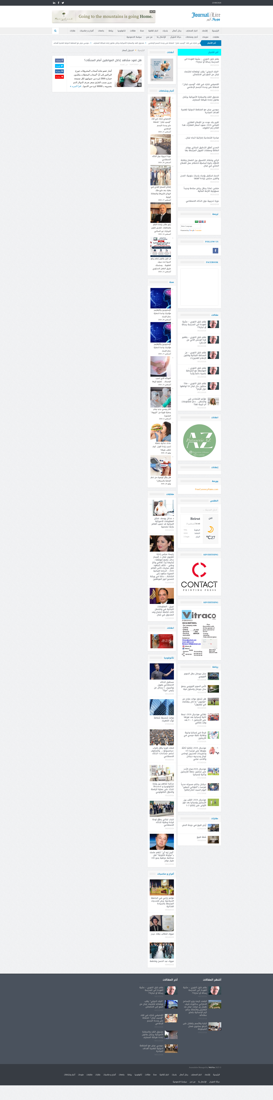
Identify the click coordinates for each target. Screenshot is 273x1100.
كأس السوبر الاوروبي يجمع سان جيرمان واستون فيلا (193, 687)
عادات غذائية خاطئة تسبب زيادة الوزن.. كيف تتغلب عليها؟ (161, 446)
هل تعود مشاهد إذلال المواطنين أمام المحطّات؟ (113, 60)
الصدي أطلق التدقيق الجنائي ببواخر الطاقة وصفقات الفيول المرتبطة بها (202, 149)
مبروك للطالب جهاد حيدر (162, 934)
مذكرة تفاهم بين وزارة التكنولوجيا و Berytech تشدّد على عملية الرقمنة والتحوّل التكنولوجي (162, 788)
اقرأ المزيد (76, 86)
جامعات (101, 31)
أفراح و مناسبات (87, 31)
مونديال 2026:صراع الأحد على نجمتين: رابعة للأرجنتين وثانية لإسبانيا (193, 771)
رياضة (110, 31)
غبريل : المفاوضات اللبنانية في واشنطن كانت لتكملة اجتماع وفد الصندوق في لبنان (163, 611)
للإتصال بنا (161, 37)
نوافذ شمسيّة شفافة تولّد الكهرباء (164, 719)
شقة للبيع (201, 837)
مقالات (133, 31)
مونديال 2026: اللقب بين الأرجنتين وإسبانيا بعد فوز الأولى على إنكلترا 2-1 (194, 802)
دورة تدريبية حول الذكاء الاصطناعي (161, 158)
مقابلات (216, 37)
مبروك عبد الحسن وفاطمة (162, 961)
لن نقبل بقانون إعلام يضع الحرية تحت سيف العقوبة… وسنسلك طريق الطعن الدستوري (161, 263)
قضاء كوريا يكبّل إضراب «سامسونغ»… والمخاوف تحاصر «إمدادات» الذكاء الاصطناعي (162, 752)
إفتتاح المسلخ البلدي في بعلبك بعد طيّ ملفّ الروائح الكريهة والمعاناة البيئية (161, 192)
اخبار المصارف (191, 31)
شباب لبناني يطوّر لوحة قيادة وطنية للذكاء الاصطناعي (163, 822)
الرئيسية (215, 31)
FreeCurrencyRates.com (206, 489)
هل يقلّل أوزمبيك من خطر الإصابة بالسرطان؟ (161, 479)
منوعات (205, 37)
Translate (198, 230)
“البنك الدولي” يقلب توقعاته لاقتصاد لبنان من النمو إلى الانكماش (201, 73)
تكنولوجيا (122, 31)
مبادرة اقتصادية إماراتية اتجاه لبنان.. (202, 138)
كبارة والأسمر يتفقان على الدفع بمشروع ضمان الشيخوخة (195, 1026)
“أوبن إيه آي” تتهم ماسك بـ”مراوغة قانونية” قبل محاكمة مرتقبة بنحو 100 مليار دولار (162, 856)
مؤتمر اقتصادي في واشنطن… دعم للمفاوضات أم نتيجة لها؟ (193, 401)
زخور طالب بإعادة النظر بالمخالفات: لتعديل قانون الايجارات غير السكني (161, 228)
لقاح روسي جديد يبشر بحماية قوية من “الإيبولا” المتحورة (161, 412)
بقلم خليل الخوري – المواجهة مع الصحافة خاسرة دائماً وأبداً (196, 371)
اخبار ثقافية (153, 31)
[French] (204, 221)
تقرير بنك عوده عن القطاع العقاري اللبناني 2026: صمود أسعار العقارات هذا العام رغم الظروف (66, 43)
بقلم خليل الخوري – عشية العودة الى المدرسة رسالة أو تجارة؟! (201, 60)
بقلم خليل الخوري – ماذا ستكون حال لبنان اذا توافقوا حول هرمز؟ (193, 386)
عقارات (72, 31)
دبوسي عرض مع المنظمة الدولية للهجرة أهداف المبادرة (125, 43)
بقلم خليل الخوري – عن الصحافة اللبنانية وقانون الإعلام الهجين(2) (195, 355)
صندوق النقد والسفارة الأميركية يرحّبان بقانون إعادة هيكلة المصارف (176, 43)
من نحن (149, 37)
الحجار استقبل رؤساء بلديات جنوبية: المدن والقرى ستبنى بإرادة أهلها (199, 177)
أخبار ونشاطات (192, 37)
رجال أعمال (176, 31)
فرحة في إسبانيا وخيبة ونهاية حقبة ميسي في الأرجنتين (195, 735)
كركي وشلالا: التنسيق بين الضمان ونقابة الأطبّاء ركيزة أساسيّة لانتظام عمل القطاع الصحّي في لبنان (199, 163)
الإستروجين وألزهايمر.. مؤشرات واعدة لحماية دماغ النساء (162, 313)
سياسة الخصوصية (134, 37)
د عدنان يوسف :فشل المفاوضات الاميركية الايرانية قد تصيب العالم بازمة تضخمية (163, 522)
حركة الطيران (175, 37)
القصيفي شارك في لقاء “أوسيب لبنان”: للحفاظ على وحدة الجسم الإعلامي (161, 123)
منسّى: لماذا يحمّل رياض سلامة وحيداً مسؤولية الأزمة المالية (201, 189)
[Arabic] (196, 221)
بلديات (165, 31)
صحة (142, 31)
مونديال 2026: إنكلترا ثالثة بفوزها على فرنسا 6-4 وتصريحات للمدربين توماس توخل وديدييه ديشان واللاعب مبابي (193, 753)
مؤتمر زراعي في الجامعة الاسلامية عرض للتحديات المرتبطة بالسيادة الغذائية (162, 902)
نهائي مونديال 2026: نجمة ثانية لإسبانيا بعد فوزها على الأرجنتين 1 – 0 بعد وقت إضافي (193, 718)
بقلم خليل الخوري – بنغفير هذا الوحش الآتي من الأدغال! (194, 340)
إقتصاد (205, 31)
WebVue (212, 1067)
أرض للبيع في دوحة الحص (194, 825)
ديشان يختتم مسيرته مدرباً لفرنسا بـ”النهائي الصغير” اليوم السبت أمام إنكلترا (193, 787)
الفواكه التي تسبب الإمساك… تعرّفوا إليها (161, 380)
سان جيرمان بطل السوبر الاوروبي (195, 675)
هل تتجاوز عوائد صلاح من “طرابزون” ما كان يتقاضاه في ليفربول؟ (194, 701)
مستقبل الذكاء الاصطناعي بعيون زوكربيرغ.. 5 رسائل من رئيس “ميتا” (164, 686)
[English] (200, 221)
